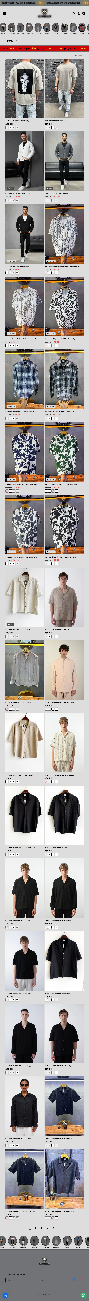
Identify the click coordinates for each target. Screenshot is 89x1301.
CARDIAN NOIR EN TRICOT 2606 (17, 266)
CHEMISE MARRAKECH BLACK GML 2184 (59, 1138)
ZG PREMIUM (47, 1294)
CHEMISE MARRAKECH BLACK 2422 (58, 920)
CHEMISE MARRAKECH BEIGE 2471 (18, 630)
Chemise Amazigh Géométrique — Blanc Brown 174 (23, 339)
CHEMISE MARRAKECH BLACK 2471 (58, 993)
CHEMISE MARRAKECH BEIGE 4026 (18, 702)
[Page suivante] (59, 1228)
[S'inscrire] (42, 1280)
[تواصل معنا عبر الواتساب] (83, 1294)
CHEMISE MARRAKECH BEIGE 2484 (57, 630)
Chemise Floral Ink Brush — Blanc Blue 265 (21, 484)
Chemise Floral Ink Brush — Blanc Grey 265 (21, 557)
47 (53, 1228)
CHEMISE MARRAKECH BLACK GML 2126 (20, 848)
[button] (4, 13)
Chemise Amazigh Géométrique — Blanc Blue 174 (62, 266)
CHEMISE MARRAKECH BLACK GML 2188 (20, 1211)
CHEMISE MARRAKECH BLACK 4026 (18, 1138)
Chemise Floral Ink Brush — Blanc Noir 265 (60, 557)
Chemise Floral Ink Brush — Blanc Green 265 (61, 484)
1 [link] (29, 1228)
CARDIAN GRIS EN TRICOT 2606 (56, 193)
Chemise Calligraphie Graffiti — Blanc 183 (60, 339)
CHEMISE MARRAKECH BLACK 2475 (18, 1066)
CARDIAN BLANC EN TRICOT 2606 (17, 193)
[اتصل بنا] (5, 1294)
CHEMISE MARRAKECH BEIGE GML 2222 (59, 775)
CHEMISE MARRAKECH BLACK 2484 (58, 1066)
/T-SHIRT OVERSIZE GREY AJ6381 (17, 121)
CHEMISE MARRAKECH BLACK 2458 (18, 993)
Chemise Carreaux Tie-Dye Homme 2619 (20, 411)
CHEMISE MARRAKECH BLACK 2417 (18, 920)
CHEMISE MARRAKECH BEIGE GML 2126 (19, 775)
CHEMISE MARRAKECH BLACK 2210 (58, 848)
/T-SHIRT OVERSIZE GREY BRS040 (57, 121)
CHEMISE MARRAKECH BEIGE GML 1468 (59, 702)
